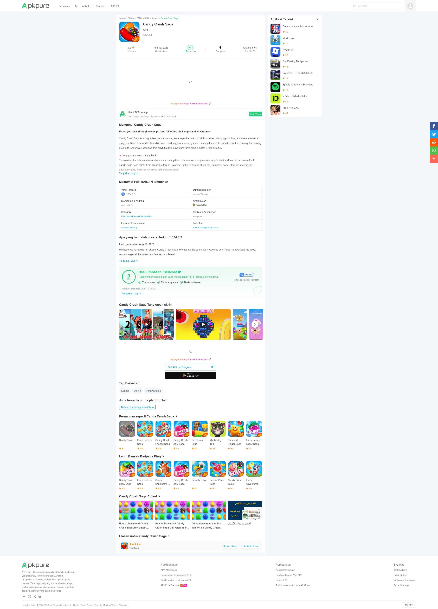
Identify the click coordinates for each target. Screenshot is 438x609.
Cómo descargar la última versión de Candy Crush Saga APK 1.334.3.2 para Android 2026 (206, 526)
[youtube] (40, 597)
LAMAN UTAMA (126, 18)
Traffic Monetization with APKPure (293, 585)
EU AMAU (123, 605)
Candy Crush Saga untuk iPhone (138, 407)
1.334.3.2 (130, 194)
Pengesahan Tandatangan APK (176, 575)
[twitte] (35, 597)
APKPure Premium (170, 585)
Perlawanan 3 (153, 390)
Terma (114, 605)
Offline (137, 390)
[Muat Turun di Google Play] (190, 375)
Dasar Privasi (87, 605)
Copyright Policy (102, 605)
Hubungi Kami (401, 575)
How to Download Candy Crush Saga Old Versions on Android (171, 526)
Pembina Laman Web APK (289, 575)
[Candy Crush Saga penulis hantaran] (240, 324)
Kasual (155, 18)
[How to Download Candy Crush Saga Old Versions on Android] (172, 510)
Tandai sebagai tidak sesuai (206, 227)
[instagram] (29, 597)
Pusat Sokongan (402, 585)
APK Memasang (169, 569)
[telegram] (24, 597)
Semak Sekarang (129, 227)
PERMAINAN (143, 18)
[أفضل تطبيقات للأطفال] (245, 510)
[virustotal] (179, 272)
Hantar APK (282, 580)
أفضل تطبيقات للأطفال (239, 523)
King (145, 29)
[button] (191, 49)
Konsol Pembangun (285, 569)
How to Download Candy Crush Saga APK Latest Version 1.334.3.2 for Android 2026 (136, 526)
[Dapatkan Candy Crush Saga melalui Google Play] (200, 205)
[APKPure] (35, 6)
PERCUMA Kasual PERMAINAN (136, 216)
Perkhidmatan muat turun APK (176, 580)
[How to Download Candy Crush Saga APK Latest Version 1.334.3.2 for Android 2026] (136, 510)
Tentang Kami (400, 569)
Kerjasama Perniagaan (405, 580)
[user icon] (410, 6)
